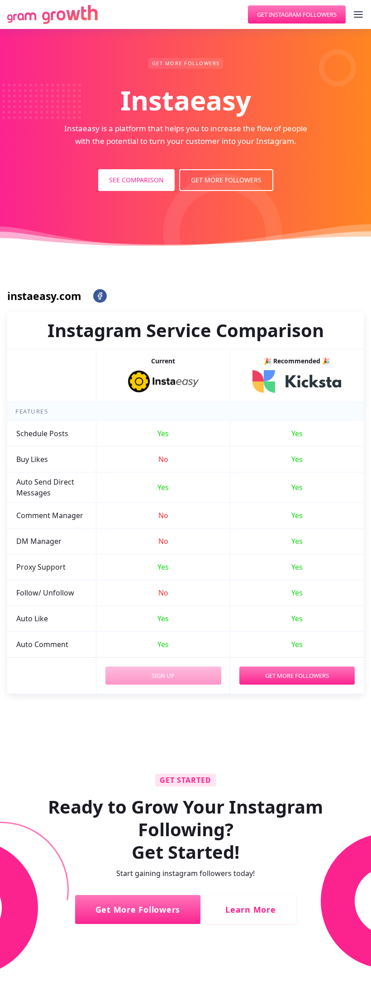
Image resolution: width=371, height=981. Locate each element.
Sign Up (163, 675)
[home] (52, 14)
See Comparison (136, 180)
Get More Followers (226, 180)
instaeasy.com (44, 295)
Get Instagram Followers (297, 14)
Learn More (250, 909)
